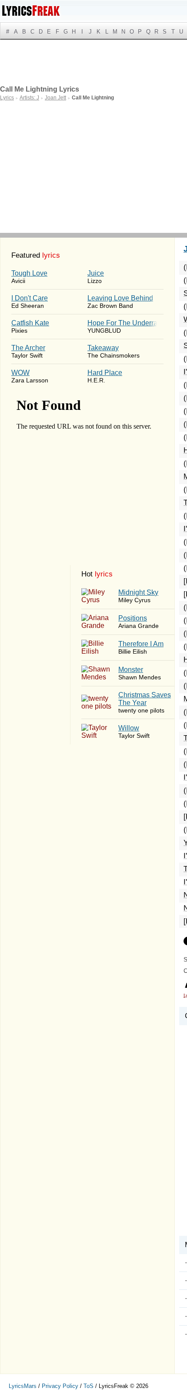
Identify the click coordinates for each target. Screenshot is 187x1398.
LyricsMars (23, 1386)
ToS (88, 1386)
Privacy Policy (60, 1386)
